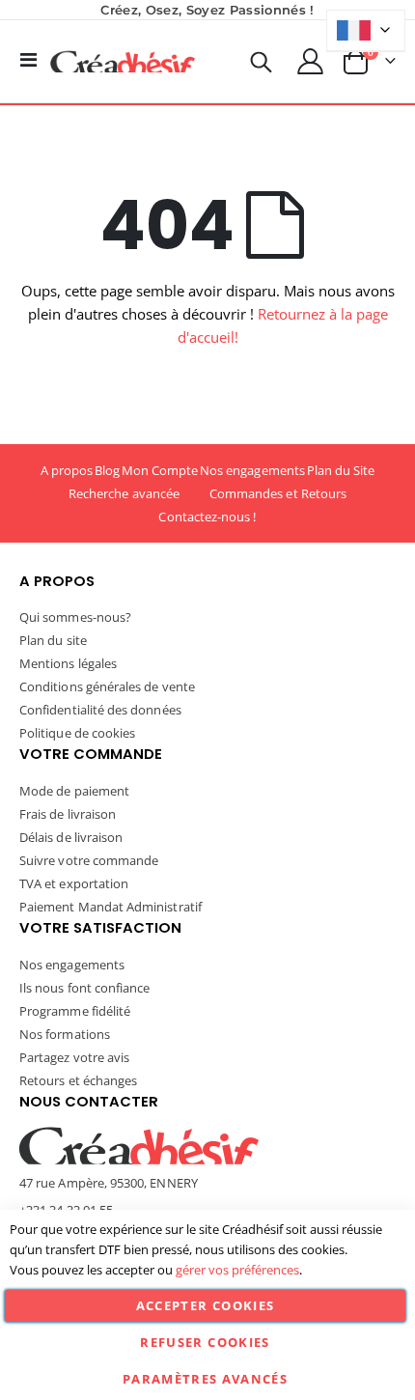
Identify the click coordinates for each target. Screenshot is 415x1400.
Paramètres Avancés (205, 1378)
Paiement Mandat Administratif (110, 906)
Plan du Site (341, 470)
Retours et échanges (78, 1080)
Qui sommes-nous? (75, 617)
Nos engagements (252, 470)
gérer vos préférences (237, 1269)
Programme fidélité (74, 1011)
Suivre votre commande (88, 860)
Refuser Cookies (204, 1342)
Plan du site (53, 640)
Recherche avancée (124, 493)
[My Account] (310, 61)
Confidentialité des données (100, 709)
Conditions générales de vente (107, 686)
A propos (67, 470)
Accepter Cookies (205, 1305)
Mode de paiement (74, 790)
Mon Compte (160, 470)
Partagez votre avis (74, 1057)
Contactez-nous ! (207, 516)
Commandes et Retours (277, 493)
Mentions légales (68, 663)
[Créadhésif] (122, 61)
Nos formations (64, 1034)
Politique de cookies (77, 733)
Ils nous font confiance (85, 987)
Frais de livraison (67, 814)
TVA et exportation (73, 883)
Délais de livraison (71, 837)
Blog (107, 470)
